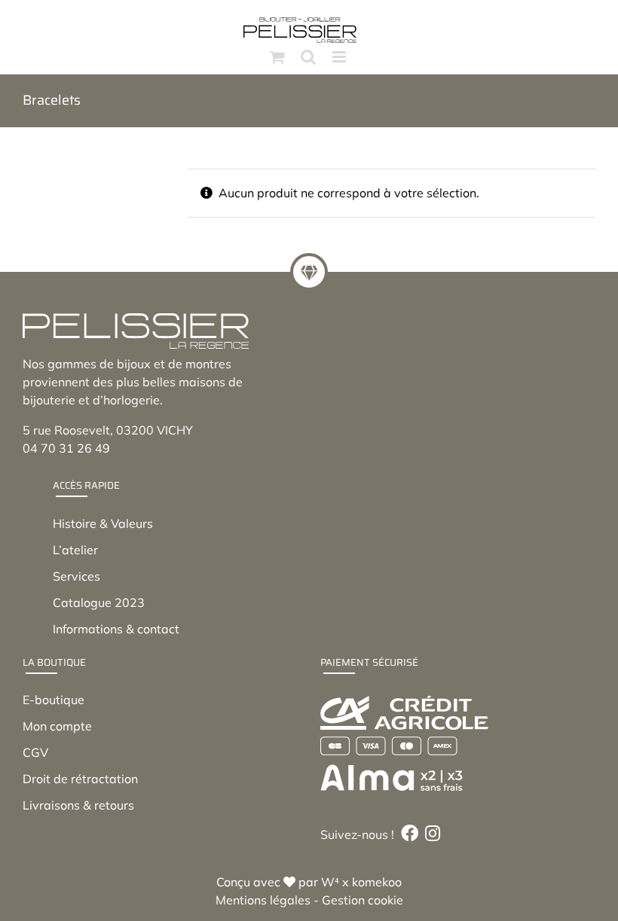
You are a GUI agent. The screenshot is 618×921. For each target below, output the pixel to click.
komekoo (377, 881)
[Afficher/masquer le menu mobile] (340, 57)
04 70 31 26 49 (66, 448)
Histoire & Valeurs (103, 523)
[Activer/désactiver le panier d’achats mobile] (277, 57)
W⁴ (330, 881)
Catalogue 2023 (99, 602)
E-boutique (53, 699)
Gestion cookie (362, 899)
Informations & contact (116, 628)
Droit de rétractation (80, 778)
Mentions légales (263, 899)
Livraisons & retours (78, 805)
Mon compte (57, 725)
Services (76, 576)
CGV (35, 752)
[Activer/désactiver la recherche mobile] (308, 57)
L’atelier (75, 549)
